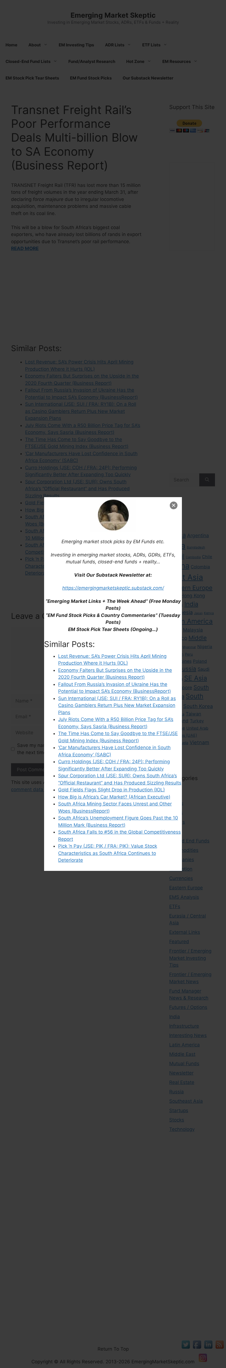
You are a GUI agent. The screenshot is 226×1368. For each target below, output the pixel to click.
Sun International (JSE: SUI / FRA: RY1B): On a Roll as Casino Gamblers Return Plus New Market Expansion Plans (117, 705)
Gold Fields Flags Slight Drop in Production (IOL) (111, 789)
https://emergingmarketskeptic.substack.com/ (113, 588)
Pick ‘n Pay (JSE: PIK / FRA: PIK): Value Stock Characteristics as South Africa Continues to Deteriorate (107, 853)
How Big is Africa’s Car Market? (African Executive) (114, 797)
